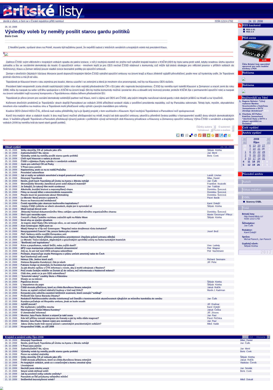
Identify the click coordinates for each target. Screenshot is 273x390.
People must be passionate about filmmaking (45, 195)
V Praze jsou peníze (31, 167)
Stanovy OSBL (254, 202)
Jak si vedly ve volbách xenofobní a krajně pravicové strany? (53, 175)
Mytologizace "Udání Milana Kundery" (41, 310)
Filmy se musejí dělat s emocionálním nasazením (46, 192)
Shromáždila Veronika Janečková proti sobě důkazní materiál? (53, 183)
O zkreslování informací (33, 312)
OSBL (246, 197)
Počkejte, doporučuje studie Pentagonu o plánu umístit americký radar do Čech (63, 254)
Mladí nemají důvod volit (34, 209)
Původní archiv (252, 173)
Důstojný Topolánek (31, 178)
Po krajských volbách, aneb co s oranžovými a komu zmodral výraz (56, 362)
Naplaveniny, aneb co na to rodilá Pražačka (43, 169)
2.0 (248, 337)
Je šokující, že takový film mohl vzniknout (43, 186)
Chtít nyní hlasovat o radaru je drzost (40, 158)
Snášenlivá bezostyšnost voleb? (38, 379)
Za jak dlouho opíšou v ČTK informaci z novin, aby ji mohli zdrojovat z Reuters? (63, 268)
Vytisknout (204, 130)
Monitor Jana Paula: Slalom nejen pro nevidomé (46, 321)
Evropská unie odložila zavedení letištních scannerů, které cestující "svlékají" (61, 293)
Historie (262, 337)
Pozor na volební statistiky (35, 354)
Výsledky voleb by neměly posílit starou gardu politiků (49, 155)
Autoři (246, 181)
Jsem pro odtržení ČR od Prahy (37, 164)
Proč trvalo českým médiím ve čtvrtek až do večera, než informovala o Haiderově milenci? (68, 270)
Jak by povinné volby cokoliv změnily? (41, 374)
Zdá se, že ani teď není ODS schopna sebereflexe (46, 251)
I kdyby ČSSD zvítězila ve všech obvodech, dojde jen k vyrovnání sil (56, 206)
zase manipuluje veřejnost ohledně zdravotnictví (49, 248)
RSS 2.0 (250, 32)
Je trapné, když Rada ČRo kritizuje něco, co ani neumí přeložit (53, 223)
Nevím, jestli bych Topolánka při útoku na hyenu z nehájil (55, 181)
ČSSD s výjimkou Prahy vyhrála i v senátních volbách (49, 161)
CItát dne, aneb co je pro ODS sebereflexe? (43, 273)
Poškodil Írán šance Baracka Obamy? (40, 296)
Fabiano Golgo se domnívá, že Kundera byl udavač (48, 265)
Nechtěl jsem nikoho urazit (35, 368)
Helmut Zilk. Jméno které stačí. (37, 259)
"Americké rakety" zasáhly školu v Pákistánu (44, 276)
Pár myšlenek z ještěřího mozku (37, 307)
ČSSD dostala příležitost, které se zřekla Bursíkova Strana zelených (56, 287)
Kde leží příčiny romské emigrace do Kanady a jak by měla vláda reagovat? (60, 318)
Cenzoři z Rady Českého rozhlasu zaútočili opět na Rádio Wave (54, 217)
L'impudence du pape (32, 284)
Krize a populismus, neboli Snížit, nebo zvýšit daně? (48, 245)
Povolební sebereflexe (32, 172)
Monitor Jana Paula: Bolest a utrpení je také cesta (47, 315)
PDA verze (249, 37)
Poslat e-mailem (222, 130)
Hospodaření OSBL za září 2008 (37, 326)
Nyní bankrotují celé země (34, 256)
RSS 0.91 (250, 29)
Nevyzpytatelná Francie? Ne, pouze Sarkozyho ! (50, 231)
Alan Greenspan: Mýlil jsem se (37, 226)
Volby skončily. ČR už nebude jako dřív (41, 150)
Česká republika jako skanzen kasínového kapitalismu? (50, 203)
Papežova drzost (29, 282)
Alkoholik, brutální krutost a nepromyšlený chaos (47, 189)
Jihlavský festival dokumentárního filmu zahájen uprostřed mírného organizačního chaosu (68, 212)
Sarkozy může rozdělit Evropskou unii (43, 234)
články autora (204, 126)
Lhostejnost (27, 365)
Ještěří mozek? (29, 304)
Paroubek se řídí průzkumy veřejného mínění (44, 376)
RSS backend (251, 25)
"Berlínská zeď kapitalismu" (35, 242)
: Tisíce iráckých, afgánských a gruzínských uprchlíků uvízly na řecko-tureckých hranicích (73, 240)
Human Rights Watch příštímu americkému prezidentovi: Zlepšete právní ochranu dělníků (68, 237)
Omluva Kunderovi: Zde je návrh (43, 262)
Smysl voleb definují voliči (34, 371)
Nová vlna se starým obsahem (36, 220)
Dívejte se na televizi (31, 279)
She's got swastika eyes (33, 214)
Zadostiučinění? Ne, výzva (35, 153)
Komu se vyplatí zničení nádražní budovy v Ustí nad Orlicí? (52, 290)
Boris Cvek (11, 36)
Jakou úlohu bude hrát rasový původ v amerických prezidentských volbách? (61, 324)
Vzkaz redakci (251, 189)
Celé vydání (250, 127)
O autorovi (224, 126)
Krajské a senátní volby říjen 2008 (24, 337)
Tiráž (245, 208)
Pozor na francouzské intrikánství (38, 200)
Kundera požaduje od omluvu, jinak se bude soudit (53, 301)
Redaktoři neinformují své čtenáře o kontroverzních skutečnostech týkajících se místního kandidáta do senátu (91, 298)
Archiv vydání (251, 132)
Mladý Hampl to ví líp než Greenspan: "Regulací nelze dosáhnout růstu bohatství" (64, 228)
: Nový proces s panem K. (39, 198)
